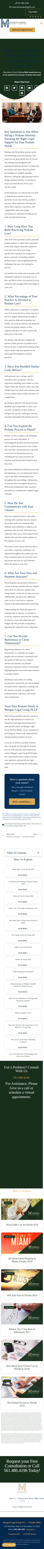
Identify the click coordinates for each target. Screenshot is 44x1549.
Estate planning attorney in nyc (38, 1434)
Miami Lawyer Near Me (23, 1412)
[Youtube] (36, 17)
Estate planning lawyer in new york (21, 1437)
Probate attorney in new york (33, 1440)
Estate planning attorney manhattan (17, 1435)
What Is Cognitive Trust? (23, 1013)
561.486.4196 (21, 1077)
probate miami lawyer (19, 1430)
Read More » (23, 875)
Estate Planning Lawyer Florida (32, 1412)
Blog (36, 1498)
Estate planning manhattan (34, 1438)
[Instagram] (41, 17)
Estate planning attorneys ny (27, 1435)
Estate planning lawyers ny (17, 1438)
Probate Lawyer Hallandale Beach (11, 1413)
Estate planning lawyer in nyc (31, 1437)
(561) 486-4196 (19, 1529)
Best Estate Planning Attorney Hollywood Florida (21, 1415)
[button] (41, 23)
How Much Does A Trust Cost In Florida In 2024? (22, 1367)
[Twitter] (33, 17)
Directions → (31, 1529)
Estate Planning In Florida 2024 (23, 972)
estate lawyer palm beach (11, 1428)
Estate (6, 824)
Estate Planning (17, 22)
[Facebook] (30, 17)
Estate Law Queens (35, 1433)
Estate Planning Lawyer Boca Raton (22, 1491)
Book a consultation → (22, 801)
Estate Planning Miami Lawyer (15, 1412)
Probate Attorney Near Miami (12, 1414)
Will (25, 826)
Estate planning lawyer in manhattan (10, 1437)
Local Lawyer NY (22, 1501)
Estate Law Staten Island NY (5, 1433)
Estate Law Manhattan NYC (14, 1433)
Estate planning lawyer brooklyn (19, 1436)
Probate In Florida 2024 (23, 959)
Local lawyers (12, 1439)
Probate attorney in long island (15, 1440)
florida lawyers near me (18, 1429)
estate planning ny (19, 1434)
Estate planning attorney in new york (27, 1434)
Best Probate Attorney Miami (20, 1414)
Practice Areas (23, 1498)
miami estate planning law (36, 1429)
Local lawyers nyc (17, 1439)
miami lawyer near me (11, 1430)
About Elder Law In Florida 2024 (23, 869)
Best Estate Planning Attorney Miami (8, 1415)
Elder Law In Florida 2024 (23, 947)
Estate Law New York (21, 1433)
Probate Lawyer (5, 1427)
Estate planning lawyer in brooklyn (29, 1436)
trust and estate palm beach (35, 1430)
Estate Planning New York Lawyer (6, 1412)
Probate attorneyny (34, 1439)
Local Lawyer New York (12, 1434)
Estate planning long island (26, 1438)
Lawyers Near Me (22, 1500)
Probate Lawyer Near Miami (21, 1413)
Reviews (31, 1498)
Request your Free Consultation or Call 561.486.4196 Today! (22, 1466)
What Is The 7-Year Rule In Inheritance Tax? (23, 908)
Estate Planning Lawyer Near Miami (30, 1413)
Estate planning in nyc (11, 1436)
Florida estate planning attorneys (10, 1429)
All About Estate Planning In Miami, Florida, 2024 (22, 1260)
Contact (41, 1498)
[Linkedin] (38, 17)
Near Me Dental (39, 1412)
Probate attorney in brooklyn (6, 1440)
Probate (19, 100)
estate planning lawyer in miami (32, 1428)
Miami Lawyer (18, 24)
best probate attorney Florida (17, 1427)
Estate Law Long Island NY (28, 1433)
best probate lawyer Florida (35, 1427)
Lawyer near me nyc (6, 1439)
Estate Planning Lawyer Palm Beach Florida (35, 1415)
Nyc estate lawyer (28, 1439)
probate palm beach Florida (27, 1430)
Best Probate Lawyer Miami (29, 1414)
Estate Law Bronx (6, 1434)
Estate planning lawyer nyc (9, 1438)
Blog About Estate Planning (13, 72)
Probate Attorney (26, 824)
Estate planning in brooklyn (36, 1435)
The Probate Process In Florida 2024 (23, 935)
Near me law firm (23, 1439)
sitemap (14, 1507)
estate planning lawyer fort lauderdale (21, 1428)
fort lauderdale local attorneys (27, 1429)
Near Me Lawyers (3, 1413)
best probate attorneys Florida (26, 1427)
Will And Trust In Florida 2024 (23, 896)
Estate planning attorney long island (6, 1435)
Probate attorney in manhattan (24, 1440)
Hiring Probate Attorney (14, 824)
